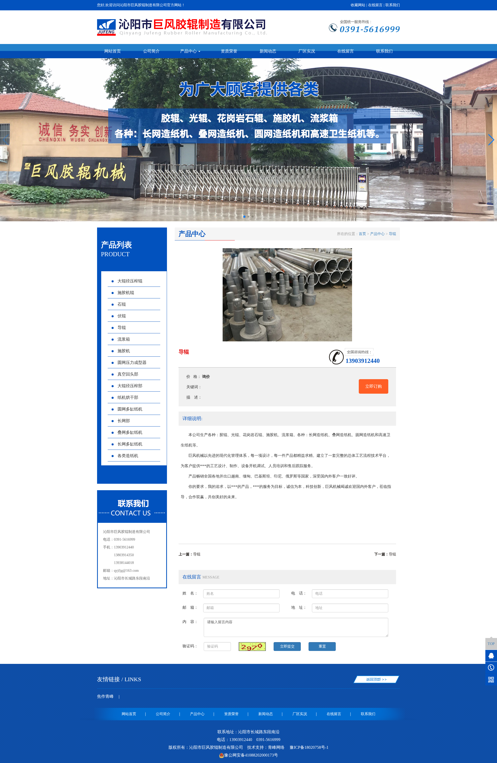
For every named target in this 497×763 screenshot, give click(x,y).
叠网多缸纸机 (130, 432)
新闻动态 (268, 51)
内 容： (190, 621)
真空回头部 (128, 374)
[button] (244, 217)
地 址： (299, 607)
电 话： (299, 593)
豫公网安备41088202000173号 (251, 755)
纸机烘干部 (128, 397)
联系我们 (392, 5)
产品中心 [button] (189, 51)
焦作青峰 (105, 696)
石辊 (122, 304)
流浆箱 (124, 339)
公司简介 (151, 51)
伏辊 (122, 316)
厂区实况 (306, 51)
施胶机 (124, 351)
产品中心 (377, 234)
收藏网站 (358, 5)
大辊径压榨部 (130, 386)
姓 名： (190, 593)
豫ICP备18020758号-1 (308, 747)
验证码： (190, 646)
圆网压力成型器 (132, 362)
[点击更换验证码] (252, 646)
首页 (362, 234)
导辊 (122, 327)
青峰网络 (276, 747)
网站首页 (112, 51)
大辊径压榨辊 (130, 281)
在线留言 (375, 5)
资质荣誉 (229, 51)
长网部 (124, 421)
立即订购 (373, 386)
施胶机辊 (126, 292)
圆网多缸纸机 (130, 409)
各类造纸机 (128, 455)
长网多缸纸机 (130, 444)
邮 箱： (190, 607)
